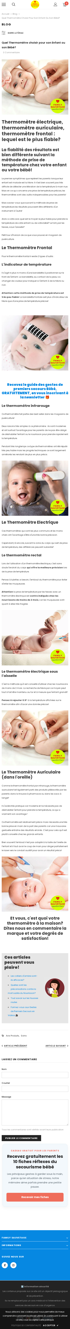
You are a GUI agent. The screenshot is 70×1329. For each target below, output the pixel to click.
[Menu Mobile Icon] (4, 5)
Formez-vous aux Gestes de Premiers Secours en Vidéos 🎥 (22, 1011)
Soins (24, 1035)
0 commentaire (11, 52)
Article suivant (56, 1045)
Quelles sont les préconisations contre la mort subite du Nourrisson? (22, 989)
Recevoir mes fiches (35, 1197)
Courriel (6, 1083)
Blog (15, 13)
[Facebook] (5, 1265)
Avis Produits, (13, 1035)
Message (6, 1096)
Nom (4, 1069)
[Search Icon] (13, 4)
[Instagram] (13, 1265)
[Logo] (35, 4)
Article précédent (15, 1045)
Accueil (5, 13)
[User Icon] (55, 4)
